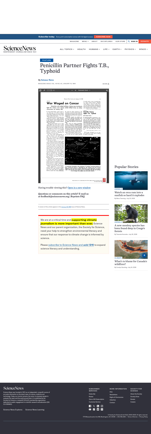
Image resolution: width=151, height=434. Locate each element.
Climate (118, 258)
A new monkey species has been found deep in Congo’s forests (130, 228)
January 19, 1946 (66, 207)
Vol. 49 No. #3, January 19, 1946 (64, 83)
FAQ (111, 392)
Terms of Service (133, 417)
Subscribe (92, 394)
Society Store (134, 396)
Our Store (120, 41)
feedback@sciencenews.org (55, 197)
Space (142, 49)
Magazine (74, 41)
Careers (133, 402)
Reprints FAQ (78, 197)
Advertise (113, 400)
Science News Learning (34, 410)
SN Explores (106, 41)
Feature (46, 60)
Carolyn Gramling (121, 267)
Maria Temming (121, 198)
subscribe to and (71, 244)
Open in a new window (79, 188)
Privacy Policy (144, 417)
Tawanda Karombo (122, 234)
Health (81, 49)
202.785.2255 (121, 417)
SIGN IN (134, 41)
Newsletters (113, 394)
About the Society (136, 394)
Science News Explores (12, 410)
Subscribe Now (103, 37)
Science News (47, 80)
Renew (91, 396)
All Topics (66, 49)
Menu (84, 41)
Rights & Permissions (116, 397)
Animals (118, 189)
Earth (116, 49)
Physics (129, 49)
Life (105, 49)
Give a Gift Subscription (96, 399)
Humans (93, 49)
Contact (112, 402)
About (94, 41)
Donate (145, 41)
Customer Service (94, 402)
